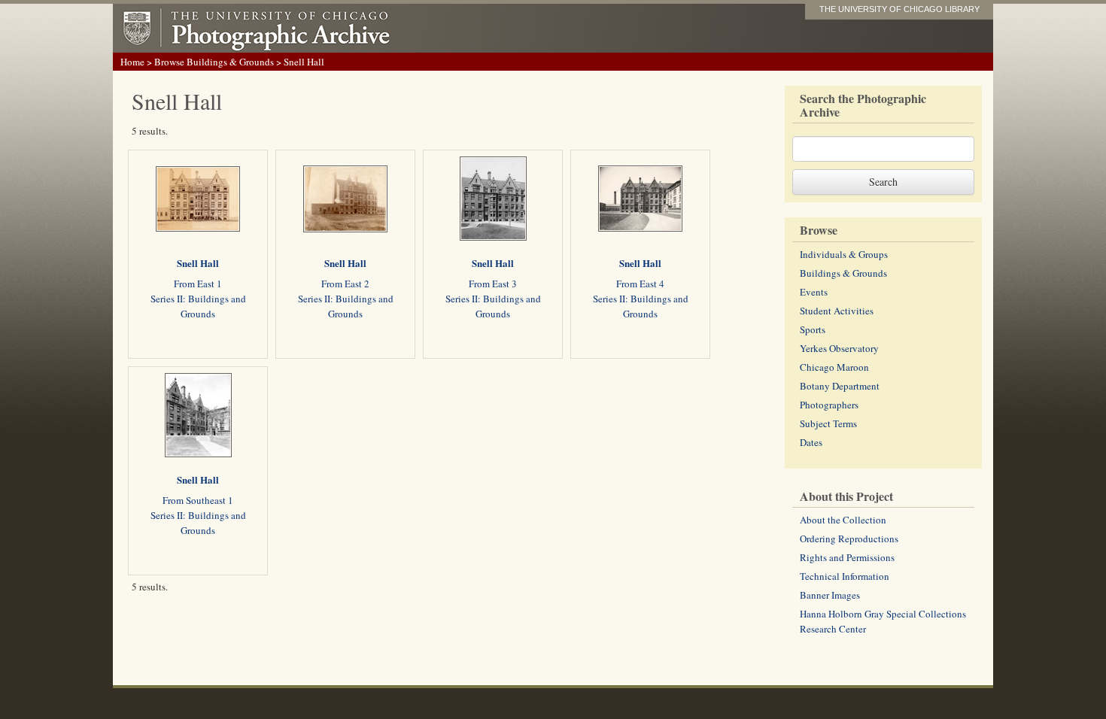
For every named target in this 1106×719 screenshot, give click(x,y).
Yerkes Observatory (839, 348)
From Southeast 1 (198, 500)
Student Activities (837, 310)
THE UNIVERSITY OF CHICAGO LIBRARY (899, 9)
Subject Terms (828, 423)
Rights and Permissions (847, 557)
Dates (811, 442)
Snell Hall (198, 263)
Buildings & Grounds (843, 273)
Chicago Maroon (834, 367)
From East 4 (640, 283)
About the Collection (843, 519)
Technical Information (844, 576)
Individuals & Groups (844, 254)
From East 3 (493, 283)
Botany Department (840, 386)
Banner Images (830, 595)
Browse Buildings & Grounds (214, 61)
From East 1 (198, 283)
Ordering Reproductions (849, 538)
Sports (812, 329)
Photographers (829, 404)
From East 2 (345, 283)
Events (814, 292)
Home (132, 61)
